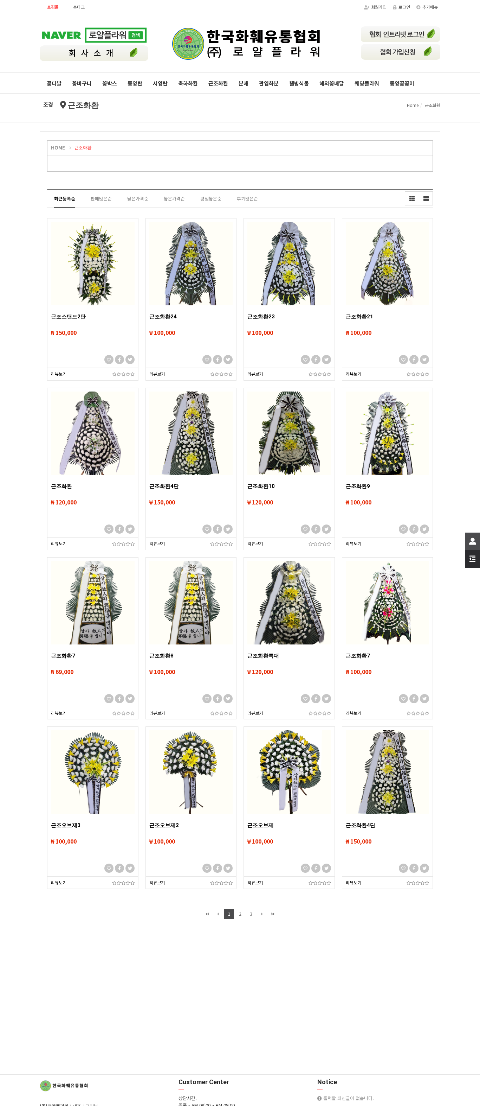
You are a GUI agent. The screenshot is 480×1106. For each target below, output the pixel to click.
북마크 (79, 7)
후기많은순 (247, 198)
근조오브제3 (65, 825)
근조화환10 (261, 486)
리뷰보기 (58, 374)
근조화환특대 (263, 656)
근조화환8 (161, 656)
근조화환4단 (164, 486)
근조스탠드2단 (68, 316)
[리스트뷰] (412, 198)
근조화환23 (261, 316)
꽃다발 (54, 83)
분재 (243, 83)
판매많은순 (101, 198)
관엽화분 (269, 83)
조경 (48, 104)
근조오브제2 (164, 825)
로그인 (404, 7)
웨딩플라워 (367, 83)
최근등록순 (64, 198)
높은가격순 (174, 198)
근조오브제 (260, 825)
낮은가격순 (137, 198)
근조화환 (218, 83)
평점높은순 (210, 198)
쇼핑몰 (53, 7)
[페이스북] (119, 359)
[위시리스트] (108, 359)
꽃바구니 (82, 83)
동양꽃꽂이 (402, 83)
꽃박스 (109, 83)
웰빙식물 (299, 83)
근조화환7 (63, 656)
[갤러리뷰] (426, 198)
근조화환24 (163, 316)
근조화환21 (359, 316)
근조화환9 (358, 486)
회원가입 (379, 7)
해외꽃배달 (331, 83)
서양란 (160, 83)
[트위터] (130, 359)
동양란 (135, 83)
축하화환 (188, 83)
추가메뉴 (430, 7)
